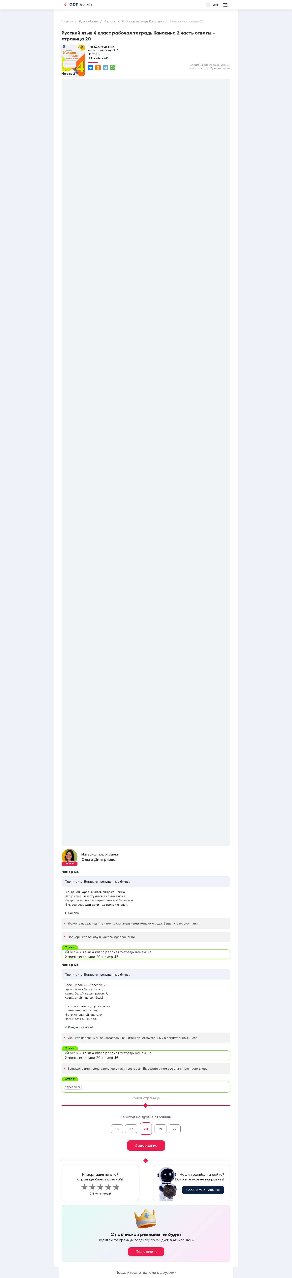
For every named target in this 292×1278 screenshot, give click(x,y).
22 (175, 1129)
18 (117, 1129)
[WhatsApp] (112, 67)
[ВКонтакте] (90, 67)
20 (146, 1129)
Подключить (146, 1251)
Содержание (146, 1145)
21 (160, 1129)
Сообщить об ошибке (203, 1190)
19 (131, 1129)
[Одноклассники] (98, 67)
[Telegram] (105, 67)
